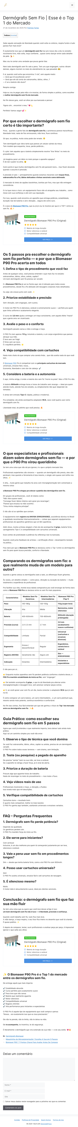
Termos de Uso (58, 1120)
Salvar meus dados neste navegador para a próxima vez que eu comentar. (35, 1101)
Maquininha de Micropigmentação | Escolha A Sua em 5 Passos (32, 1039)
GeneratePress (46, 1124)
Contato (17, 1120)
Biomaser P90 (10, 363)
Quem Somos (46, 1120)
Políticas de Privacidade (30, 1120)
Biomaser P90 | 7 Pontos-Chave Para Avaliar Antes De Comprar (32, 1042)
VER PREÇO (46, 239)
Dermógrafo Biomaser (15, 1036)
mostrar (13, 35)
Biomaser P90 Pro (20, 206)
